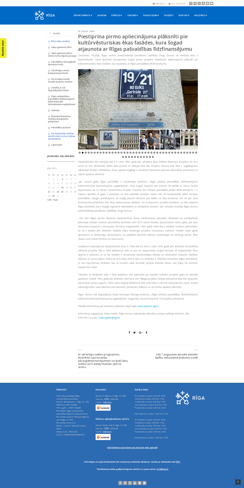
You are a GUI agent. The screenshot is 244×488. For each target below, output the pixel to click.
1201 (106, 399)
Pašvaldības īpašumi (61, 127)
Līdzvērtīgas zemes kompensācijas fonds (58, 72)
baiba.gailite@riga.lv (109, 317)
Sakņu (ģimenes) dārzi (61, 47)
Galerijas (55, 110)
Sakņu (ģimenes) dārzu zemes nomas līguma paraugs (62, 54)
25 (62, 191)
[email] (211, 3)
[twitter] (195, 3)
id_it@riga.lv (162, 469)
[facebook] (191, 3)
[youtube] (203, 3)
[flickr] (207, 3)
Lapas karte (56, 144)
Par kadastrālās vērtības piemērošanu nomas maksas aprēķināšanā (61, 136)
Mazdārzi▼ (200, 15)
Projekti (168, 15)
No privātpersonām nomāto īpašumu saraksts (60, 80)
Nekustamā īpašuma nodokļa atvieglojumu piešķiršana (59, 119)
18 (62, 187)
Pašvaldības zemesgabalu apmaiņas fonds (62, 63)
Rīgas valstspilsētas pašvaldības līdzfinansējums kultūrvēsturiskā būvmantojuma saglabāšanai (61, 100)
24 (58, 191)
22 (49, 191)
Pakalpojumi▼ (151, 15)
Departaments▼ (83, 15)
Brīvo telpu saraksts (60, 41)
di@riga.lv (107, 402)
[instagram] (199, 3)
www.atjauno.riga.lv (148, 306)
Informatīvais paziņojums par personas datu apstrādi (132, 447)
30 (53, 195)
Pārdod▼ (116, 15)
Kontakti (184, 15)
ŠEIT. (178, 461)
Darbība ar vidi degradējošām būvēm (58, 89)
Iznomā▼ (132, 15)
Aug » (55, 199)
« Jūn (49, 199)
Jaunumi (102, 15)
